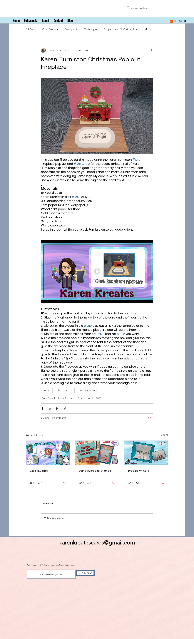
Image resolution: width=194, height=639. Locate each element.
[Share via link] (64, 408)
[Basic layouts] (48, 453)
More (147, 29)
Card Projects (50, 29)
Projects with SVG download (121, 29)
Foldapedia (71, 29)
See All (164, 434)
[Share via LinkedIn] (57, 408)
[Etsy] (171, 21)
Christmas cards (63, 390)
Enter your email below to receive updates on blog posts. (51, 565)
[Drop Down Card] (146, 453)
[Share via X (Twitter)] (49, 408)
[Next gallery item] (149, 116)
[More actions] (151, 50)
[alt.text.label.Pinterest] (184, 21)
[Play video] (97, 271)
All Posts (31, 29)
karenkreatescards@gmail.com (97, 542)
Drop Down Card (138, 470)
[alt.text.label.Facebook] (175, 21)
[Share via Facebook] (42, 408)
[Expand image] (97, 116)
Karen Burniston (86, 390)
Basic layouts (39, 470)
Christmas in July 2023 (89, 398)
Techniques (91, 29)
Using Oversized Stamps (95, 470)
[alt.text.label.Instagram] (180, 21)
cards (46, 390)
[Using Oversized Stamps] (97, 453)
